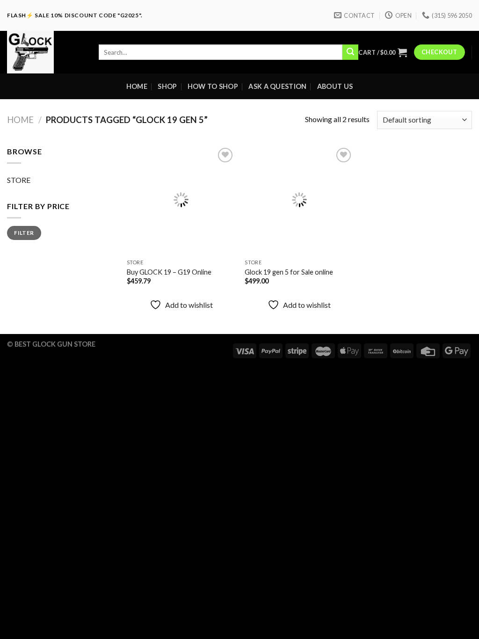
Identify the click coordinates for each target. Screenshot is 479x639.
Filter (24, 232)
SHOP (167, 86)
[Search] (350, 52)
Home (20, 120)
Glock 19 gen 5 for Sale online (289, 272)
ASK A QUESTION (277, 86)
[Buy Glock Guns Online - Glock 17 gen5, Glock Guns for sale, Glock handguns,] (46, 52)
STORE (18, 179)
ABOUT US (335, 86)
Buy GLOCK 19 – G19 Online (169, 272)
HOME (136, 86)
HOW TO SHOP (213, 86)
